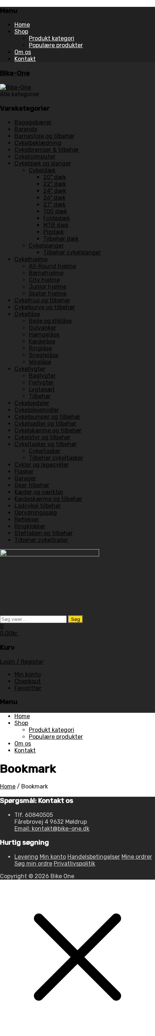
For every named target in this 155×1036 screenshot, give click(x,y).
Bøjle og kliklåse (50, 320)
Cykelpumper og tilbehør (47, 416)
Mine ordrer (136, 856)
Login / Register (22, 661)
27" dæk (54, 204)
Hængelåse (44, 334)
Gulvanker (42, 327)
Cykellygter (29, 368)
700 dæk (55, 211)
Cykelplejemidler (36, 409)
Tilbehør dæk (61, 238)
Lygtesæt (42, 389)
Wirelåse (40, 362)
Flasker (24, 471)
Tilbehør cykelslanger (72, 252)
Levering (26, 856)
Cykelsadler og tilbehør (45, 423)
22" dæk (54, 184)
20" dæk (54, 177)
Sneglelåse (43, 355)
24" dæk (54, 190)
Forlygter (41, 382)
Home (22, 24)
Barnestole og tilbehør (44, 136)
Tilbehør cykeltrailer (41, 540)
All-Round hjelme (52, 266)
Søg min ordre (33, 863)
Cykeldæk (42, 170)
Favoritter (27, 688)
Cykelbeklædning (37, 142)
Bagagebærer (33, 122)
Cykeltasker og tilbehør (45, 444)
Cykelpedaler (31, 403)
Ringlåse (40, 348)
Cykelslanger (46, 245)
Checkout (27, 681)
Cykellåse (27, 314)
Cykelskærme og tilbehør (47, 430)
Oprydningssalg (35, 512)
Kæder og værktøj (38, 492)
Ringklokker (29, 526)
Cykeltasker (45, 451)
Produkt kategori (51, 38)
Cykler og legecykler (41, 464)
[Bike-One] (15, 87)
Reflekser (26, 519)
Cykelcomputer (35, 156)
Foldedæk (56, 218)
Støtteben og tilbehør (43, 533)
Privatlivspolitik (74, 863)
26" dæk (54, 197)
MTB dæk (55, 225)
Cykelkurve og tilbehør (44, 307)
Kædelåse (42, 341)
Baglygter (42, 375)
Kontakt (25, 58)
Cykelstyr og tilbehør (42, 437)
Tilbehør (40, 396)
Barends (25, 129)
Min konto (27, 674)
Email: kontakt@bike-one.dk (51, 828)
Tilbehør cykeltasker (56, 457)
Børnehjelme (46, 273)
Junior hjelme (47, 286)
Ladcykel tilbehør (37, 505)
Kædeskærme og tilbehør (48, 498)
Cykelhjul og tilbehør (42, 300)
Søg (75, 619)
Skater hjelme (47, 293)
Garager (25, 478)
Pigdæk (53, 231)
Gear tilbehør (31, 485)
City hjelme (44, 279)
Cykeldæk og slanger (42, 163)
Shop (21, 31)
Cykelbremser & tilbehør (46, 149)
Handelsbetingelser (93, 856)
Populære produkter (56, 45)
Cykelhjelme (31, 259)
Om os (22, 52)
